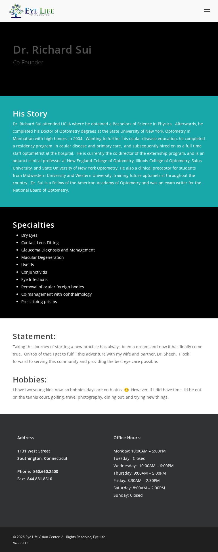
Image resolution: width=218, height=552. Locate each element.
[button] (207, 11)
